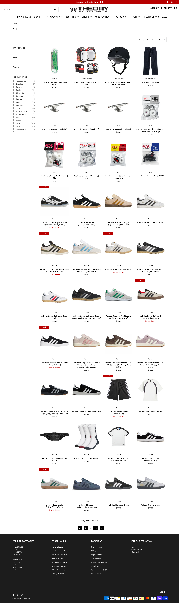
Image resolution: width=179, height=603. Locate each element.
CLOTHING (71, 17)
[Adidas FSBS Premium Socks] (86, 436)
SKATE (37, 17)
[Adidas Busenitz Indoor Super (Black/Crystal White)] (150, 247)
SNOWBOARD (53, 17)
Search (133, 547)
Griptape (19, 96)
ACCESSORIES (102, 17)
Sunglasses (21, 129)
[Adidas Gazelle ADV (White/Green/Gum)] (54, 483)
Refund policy (135, 552)
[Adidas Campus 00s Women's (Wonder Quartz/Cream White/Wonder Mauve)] (86, 341)
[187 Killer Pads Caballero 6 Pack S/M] (86, 60)
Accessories (21, 81)
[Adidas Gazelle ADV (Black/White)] (150, 436)
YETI (134, 17)
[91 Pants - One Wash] (150, 60)
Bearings (19, 87)
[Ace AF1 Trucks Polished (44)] (86, 107)
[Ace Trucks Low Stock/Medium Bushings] (118, 154)
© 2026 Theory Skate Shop (20, 598)
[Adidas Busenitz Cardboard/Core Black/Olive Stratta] (54, 247)
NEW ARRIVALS (23, 17)
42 (95, 528)
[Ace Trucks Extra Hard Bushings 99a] (54, 154)
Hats (18, 102)
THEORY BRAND (151, 17)
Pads (18, 117)
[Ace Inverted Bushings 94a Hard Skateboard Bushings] (150, 107)
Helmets (19, 105)
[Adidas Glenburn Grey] (150, 483)
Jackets (19, 108)
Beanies (19, 84)
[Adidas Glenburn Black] (118, 483)
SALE (164, 17)
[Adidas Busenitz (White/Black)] (150, 201)
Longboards (21, 114)
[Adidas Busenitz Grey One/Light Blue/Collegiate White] (86, 247)
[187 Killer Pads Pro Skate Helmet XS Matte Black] (118, 60)
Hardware (20, 99)
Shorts (18, 126)
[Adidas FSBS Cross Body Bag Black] (54, 436)
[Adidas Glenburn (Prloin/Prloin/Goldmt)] (86, 483)
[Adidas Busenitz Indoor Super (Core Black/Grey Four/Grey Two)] (86, 294)
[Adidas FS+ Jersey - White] (150, 390)
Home (15, 23)
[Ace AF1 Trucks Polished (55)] (118, 107)
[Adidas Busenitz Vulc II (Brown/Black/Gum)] (150, 294)
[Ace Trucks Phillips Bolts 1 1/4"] (150, 154)
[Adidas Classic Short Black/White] (118, 390)
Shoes (18, 123)
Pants (18, 120)
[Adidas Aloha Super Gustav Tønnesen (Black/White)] (54, 201)
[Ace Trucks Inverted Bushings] (86, 154)
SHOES (85, 17)
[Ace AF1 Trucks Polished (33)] (54, 107)
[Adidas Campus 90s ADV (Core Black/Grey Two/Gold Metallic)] (54, 390)
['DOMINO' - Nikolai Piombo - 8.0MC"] (54, 60)
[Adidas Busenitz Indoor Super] (118, 247)
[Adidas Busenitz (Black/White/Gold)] (86, 201)
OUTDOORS (121, 17)
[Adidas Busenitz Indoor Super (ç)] (54, 294)
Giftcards (20, 93)
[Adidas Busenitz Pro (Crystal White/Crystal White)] (118, 294)
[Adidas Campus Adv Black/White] (86, 390)
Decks (18, 90)
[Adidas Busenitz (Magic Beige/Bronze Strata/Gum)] (118, 201)
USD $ (162, 592)
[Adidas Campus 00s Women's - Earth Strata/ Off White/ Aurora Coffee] (118, 341)
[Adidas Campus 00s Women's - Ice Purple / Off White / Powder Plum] (150, 341)
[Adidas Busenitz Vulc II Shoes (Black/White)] (54, 341)
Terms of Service (136, 549)
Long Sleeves (21, 111)
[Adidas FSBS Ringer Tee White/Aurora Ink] (118, 436)
